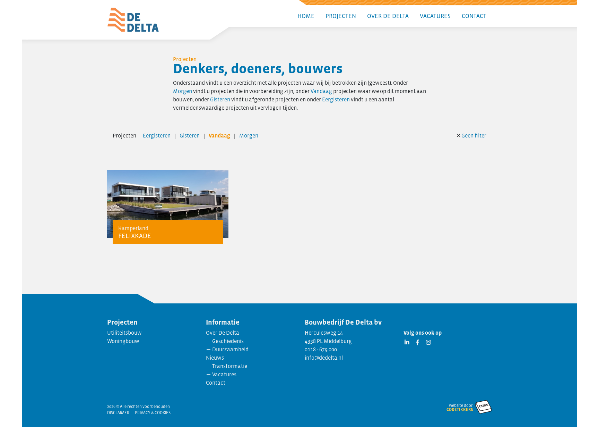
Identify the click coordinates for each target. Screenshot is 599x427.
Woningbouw (123, 341)
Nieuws (215, 357)
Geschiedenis (228, 341)
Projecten (340, 15)
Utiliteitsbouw (124, 332)
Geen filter (473, 135)
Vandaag (321, 91)
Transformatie (229, 366)
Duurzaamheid (230, 349)
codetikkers (459, 410)
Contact (474, 15)
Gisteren (220, 99)
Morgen (182, 91)
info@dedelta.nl (324, 357)
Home (305, 15)
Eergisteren (336, 99)
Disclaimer (118, 412)
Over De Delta (388, 15)
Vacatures (435, 15)
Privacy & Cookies (153, 412)
